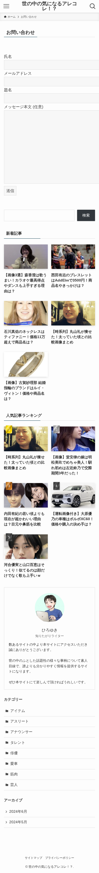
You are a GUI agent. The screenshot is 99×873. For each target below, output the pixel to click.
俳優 (14, 753)
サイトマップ (33, 857)
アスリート (19, 721)
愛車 (14, 764)
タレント (17, 743)
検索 (86, 215)
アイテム (17, 711)
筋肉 (14, 774)
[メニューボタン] (6, 6)
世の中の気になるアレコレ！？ (49, 6)
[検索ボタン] (92, 6)
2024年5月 (18, 822)
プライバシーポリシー (59, 857)
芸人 (14, 785)
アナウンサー (21, 732)
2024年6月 (18, 812)
